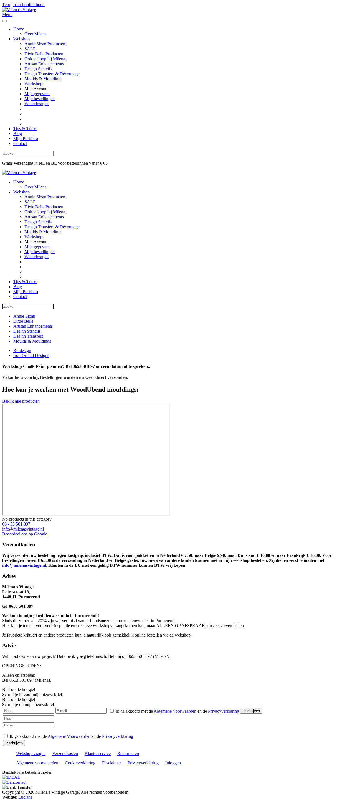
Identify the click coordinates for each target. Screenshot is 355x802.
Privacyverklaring (223, 711)
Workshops (34, 83)
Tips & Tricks (25, 128)
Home (18, 29)
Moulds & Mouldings (43, 78)
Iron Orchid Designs (31, 355)
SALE (30, 48)
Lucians (25, 797)
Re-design (22, 350)
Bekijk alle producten (21, 401)
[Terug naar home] (19, 9)
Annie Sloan (24, 316)
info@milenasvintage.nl (23, 529)
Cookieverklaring (80, 762)
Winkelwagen (36, 103)
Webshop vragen (30, 753)
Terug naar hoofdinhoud (23, 4)
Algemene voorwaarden (37, 762)
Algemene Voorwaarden (175, 711)
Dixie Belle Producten (43, 53)
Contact (20, 143)
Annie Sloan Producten (44, 44)
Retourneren (128, 753)
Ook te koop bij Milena (44, 58)
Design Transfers (28, 336)
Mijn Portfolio (25, 138)
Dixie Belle (23, 321)
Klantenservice (98, 753)
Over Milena (35, 34)
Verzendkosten (65, 753)
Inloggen (173, 762)
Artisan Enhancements (44, 63)
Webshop (21, 39)
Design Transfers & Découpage (52, 73)
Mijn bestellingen (39, 98)
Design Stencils (38, 68)
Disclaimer (111, 762)
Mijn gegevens (37, 93)
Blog (17, 133)
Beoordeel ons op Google (24, 534)
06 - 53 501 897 (16, 524)
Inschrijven (251, 711)
